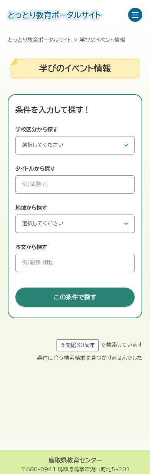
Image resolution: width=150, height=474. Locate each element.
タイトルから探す (35, 168)
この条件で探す (75, 297)
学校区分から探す (36, 129)
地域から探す (31, 208)
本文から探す (31, 247)
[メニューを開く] (135, 15)
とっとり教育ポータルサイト (40, 40)
